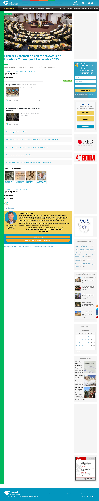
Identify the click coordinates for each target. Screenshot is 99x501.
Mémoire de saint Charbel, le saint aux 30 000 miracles (88, 287)
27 (76, 348)
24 (88, 345)
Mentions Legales (70, 494)
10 (88, 339)
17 (88, 342)
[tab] (80, 458)
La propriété (53, 494)
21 (79, 345)
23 (85, 345)
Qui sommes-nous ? (43, 494)
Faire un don (59, 3)
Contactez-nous (89, 494)
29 (82, 348)
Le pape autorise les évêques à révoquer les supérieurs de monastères (88, 304)
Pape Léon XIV (25, 3)
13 (76, 342)
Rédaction (23, 71)
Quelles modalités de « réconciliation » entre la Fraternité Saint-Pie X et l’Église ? (88, 313)
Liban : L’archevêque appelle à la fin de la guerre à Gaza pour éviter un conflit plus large (32, 139)
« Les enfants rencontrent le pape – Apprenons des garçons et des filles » (28, 147)
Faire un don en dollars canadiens (38, 240)
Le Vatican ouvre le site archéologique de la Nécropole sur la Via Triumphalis (29, 162)
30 (85, 348)
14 (79, 342)
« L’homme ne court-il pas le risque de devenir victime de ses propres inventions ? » (85, 251)
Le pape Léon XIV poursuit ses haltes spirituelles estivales (79, 391)
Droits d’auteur (79, 494)
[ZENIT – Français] (12, 3)
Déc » (80, 351)
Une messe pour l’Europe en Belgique (17, 132)
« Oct (76, 351)
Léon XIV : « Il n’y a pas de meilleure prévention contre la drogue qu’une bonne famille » (69, 8)
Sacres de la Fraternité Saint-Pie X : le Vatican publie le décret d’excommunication (89, 279)
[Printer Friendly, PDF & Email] (67, 81)
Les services (60, 494)
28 (79, 348)
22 (82, 345)
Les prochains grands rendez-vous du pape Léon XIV (79, 379)
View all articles (9, 208)
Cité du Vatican (34, 3)
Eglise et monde (43, 3)
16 (85, 342)
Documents (52, 3)
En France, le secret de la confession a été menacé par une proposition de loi (88, 295)
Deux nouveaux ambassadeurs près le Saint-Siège (21, 155)
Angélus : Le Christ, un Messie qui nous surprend (21, 8)
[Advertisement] (85, 36)
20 (76, 345)
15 (82, 342)
